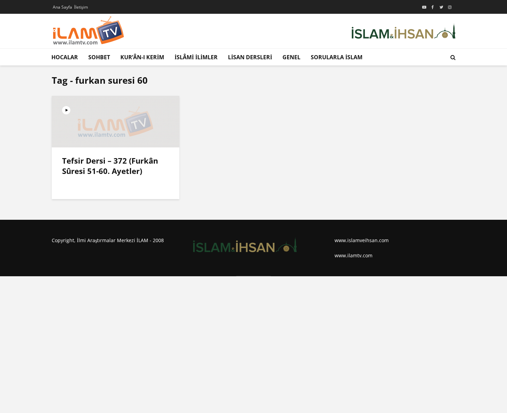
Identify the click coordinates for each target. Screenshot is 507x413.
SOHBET (99, 57)
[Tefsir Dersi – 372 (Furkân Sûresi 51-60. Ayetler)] (115, 121)
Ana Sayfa (62, 7)
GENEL (291, 57)
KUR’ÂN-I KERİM (142, 57)
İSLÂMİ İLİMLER (196, 57)
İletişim (81, 7)
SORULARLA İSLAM (336, 57)
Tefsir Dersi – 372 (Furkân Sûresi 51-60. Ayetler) (110, 165)
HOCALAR (64, 57)
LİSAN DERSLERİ (250, 57)
